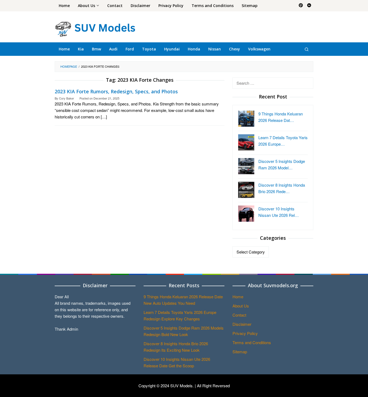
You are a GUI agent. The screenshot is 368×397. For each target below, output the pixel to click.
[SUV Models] (95, 28)
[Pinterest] (301, 5)
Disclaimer (241, 324)
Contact (239, 315)
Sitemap (239, 351)
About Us (240, 306)
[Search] (306, 49)
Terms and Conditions (251, 342)
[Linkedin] (309, 5)
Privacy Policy (245, 333)
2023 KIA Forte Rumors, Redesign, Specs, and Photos (116, 91)
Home (237, 296)
